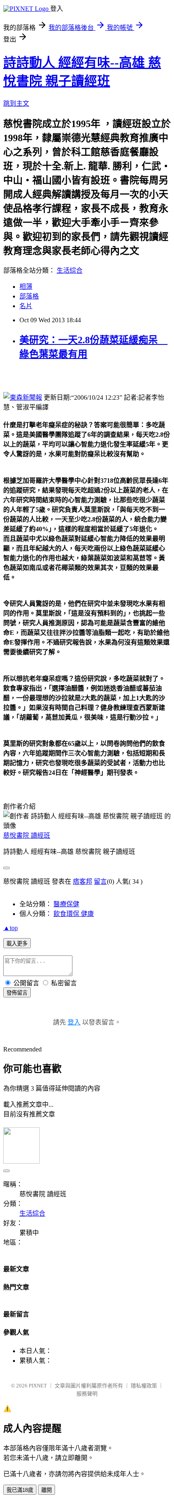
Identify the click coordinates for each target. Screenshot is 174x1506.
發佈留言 (17, 993)
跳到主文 (16, 103)
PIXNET (38, 1386)
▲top (10, 927)
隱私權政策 (144, 1386)
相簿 (25, 286)
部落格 (29, 296)
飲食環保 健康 (73, 913)
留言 (100, 881)
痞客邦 (82, 881)
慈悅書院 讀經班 (26, 835)
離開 (46, 1490)
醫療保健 (66, 904)
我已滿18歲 (19, 1490)
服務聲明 (87, 1394)
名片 (25, 305)
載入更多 (17, 944)
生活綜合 (70, 270)
